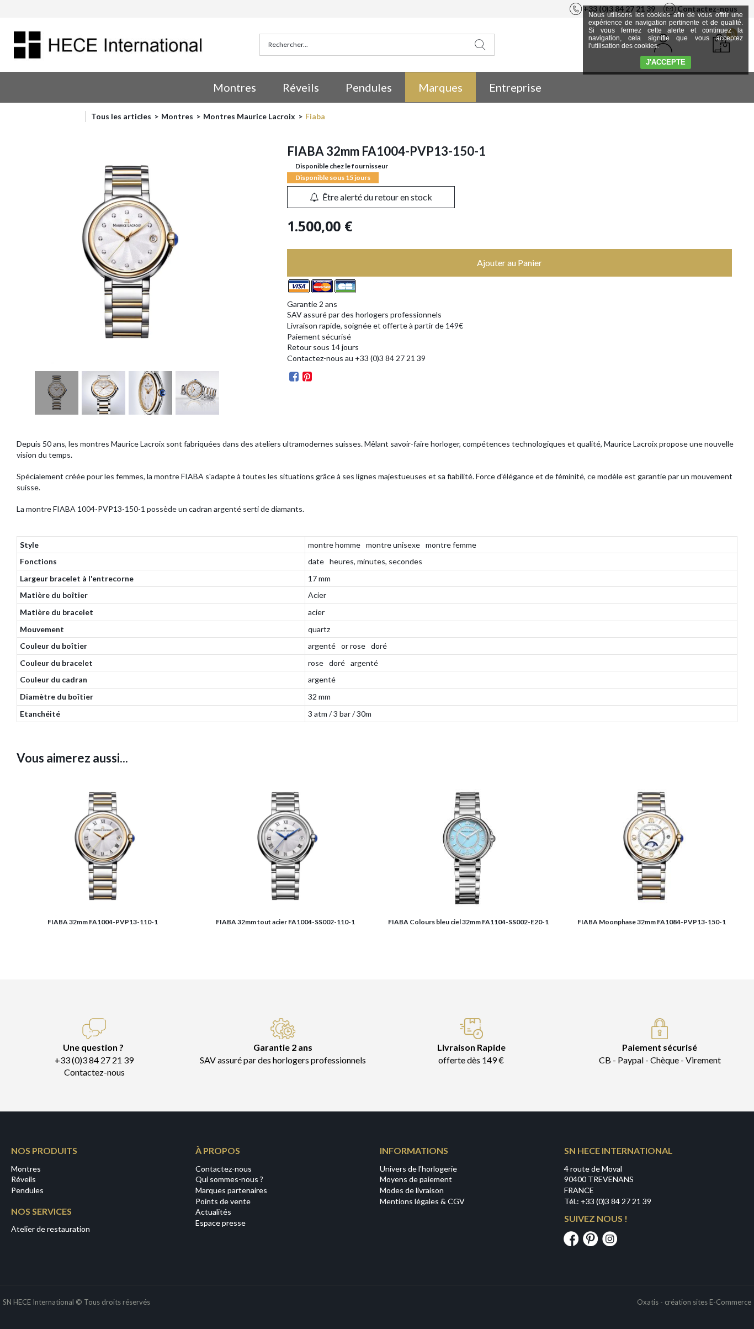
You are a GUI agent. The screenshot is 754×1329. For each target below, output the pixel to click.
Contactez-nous (223, 1168)
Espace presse (220, 1222)
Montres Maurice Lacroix (249, 116)
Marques (440, 87)
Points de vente (223, 1201)
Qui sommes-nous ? (229, 1179)
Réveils (301, 87)
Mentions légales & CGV (422, 1201)
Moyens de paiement (416, 1179)
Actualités (213, 1211)
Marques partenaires (231, 1190)
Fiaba (315, 116)
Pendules (369, 87)
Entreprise (515, 87)
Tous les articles (121, 116)
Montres (234, 87)
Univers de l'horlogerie (418, 1168)
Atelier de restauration (50, 1228)
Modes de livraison (412, 1190)
